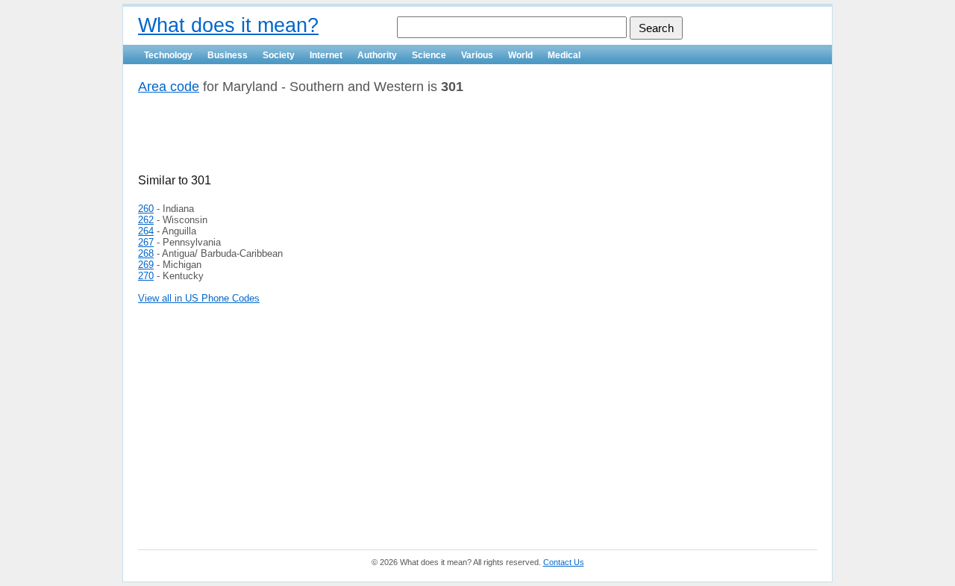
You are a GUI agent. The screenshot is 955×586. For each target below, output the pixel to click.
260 (146, 208)
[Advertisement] (312, 139)
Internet (326, 55)
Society (279, 55)
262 (146, 219)
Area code (168, 86)
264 (146, 231)
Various (477, 55)
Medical (564, 55)
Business (227, 55)
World (520, 55)
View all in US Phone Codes (199, 298)
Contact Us (563, 562)
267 (146, 242)
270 (146, 275)
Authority (377, 55)
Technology (168, 55)
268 (146, 253)
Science (429, 55)
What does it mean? (228, 25)
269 (146, 264)
